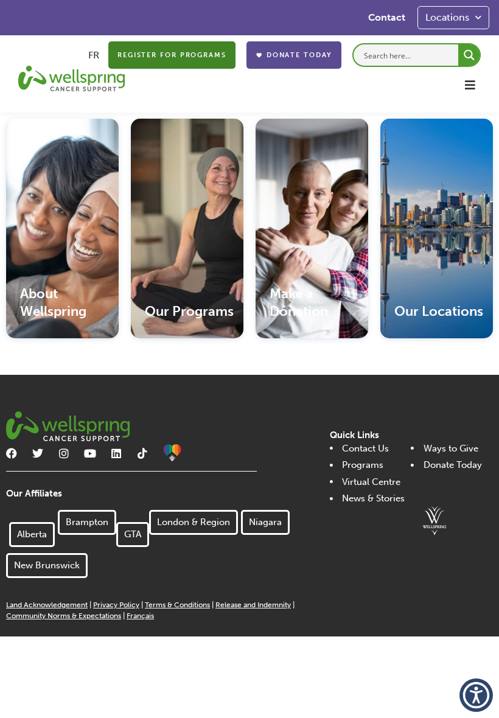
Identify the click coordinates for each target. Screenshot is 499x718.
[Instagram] (63, 453)
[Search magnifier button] (469, 55)
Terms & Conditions (177, 605)
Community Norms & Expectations (63, 616)
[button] (470, 85)
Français (140, 616)
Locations (447, 17)
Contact (386, 17)
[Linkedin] (116, 453)
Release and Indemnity (253, 605)
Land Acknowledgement (47, 605)
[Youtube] (90, 453)
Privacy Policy (116, 605)
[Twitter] (37, 453)
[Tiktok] (142, 453)
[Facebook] (11, 453)
